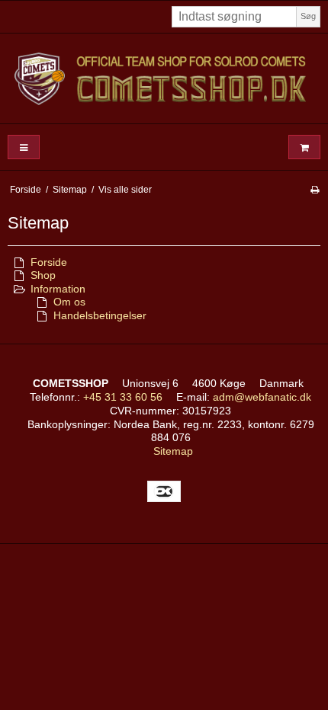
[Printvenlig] (314, 189)
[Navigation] (24, 147)
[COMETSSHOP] (164, 78)
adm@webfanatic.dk (262, 397)
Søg (308, 16)
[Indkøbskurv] (304, 147)
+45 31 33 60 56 (122, 397)
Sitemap (173, 451)
